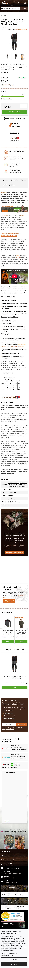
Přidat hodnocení (14, 571)
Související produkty (8, 185)
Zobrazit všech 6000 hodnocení (19, 749)
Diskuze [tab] (22, 180)
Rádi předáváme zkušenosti (16, 151)
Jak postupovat (9, 601)
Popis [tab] (5, 180)
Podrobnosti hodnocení (21, 29)
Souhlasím (14, 964)
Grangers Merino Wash (17, 346)
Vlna (13, 502)
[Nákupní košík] (21, 2)
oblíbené (18, 2)
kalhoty (6, 215)
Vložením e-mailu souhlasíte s (12, 728)
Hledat (24, 8)
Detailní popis (4, 72)
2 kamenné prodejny (14, 163)
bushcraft (23, 215)
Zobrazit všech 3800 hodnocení (19, 758)
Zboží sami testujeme (15, 157)
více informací (14, 889)
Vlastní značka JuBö (14, 170)
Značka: (15, 138)
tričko (17, 255)
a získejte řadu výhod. (15, 118)
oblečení (18, 257)
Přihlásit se (21, 724)
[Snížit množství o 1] (21, 106)
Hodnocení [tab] (13, 180)
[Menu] (25, 2)
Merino (10, 502)
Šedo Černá (11, 498)
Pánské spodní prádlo (13, 483)
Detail (7, 641)
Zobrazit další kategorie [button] (20, 486)
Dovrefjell (4, 192)
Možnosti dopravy (8, 85)
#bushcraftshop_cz (15, 833)
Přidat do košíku (15, 111)
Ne (9, 505)
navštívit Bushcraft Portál (13, 552)
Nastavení (14, 959)
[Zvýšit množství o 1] (26, 106)
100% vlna (17, 502)
